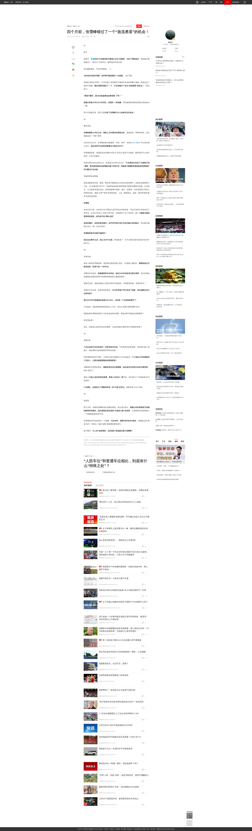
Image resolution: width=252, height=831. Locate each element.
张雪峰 (93, 59)
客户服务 (123, 829)
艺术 (163, 441)
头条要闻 (159, 166)
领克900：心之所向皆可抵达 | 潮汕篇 (168, 382)
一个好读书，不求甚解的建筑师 (170, 44)
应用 (11, 2)
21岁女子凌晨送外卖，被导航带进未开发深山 (119, 798)
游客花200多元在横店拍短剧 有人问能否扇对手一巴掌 (122, 590)
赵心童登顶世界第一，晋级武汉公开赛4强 (117, 540)
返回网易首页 (90, 472)
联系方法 (112, 829)
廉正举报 (153, 829)
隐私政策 (129, 829)
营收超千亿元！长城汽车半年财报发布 (115, 749)
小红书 (134, 143)
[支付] (216, 2)
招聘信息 (118, 829)
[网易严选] (210, 2)
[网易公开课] (203, 2)
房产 (157, 441)
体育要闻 (159, 216)
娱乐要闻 (159, 119)
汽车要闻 (159, 363)
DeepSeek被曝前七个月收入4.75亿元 (168, 348)
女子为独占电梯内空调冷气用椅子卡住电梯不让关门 (125, 602)
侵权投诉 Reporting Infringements (166, 829)
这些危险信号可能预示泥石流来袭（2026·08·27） (120, 737)
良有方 (87, 36)
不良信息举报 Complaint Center (141, 829)
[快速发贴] (73, 47)
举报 (148, 36)
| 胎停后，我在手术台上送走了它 (169, 430)
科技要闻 (159, 316)
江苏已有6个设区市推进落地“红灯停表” (116, 725)
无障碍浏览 (18, 2)
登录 (227, 2)
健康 (176, 441)
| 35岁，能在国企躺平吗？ (165, 425)
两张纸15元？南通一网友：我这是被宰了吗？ (119, 763)
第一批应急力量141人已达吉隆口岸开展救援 (122, 640)
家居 (169, 441)
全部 (183, 57)
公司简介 (106, 829)
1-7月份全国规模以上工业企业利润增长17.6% (119, 713)
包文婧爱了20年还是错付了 (165, 145)
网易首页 (6, 2)
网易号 (74, 26)
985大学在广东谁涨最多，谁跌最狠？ (168, 466)
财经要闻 (159, 266)
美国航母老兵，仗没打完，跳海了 (113, 663)
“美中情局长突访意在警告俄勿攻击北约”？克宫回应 (121, 702)
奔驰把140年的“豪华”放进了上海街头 (168, 393)
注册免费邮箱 (235, 2)
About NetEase (99, 829)
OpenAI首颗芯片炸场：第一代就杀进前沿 (169, 353)
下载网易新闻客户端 (108, 472)
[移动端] (197, 2)
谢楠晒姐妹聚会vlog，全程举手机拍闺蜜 (169, 156)
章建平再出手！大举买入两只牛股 (113, 578)
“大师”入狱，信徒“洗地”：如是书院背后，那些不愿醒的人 (124, 775)
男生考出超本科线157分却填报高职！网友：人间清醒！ (123, 652)
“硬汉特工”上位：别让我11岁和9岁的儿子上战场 (120, 502)
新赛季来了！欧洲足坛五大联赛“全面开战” (117, 690)
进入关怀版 (26, 2)
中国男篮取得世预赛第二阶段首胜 (113, 675)
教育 (182, 441)
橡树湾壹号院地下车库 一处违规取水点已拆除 (119, 787)
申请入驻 (146, 26)
